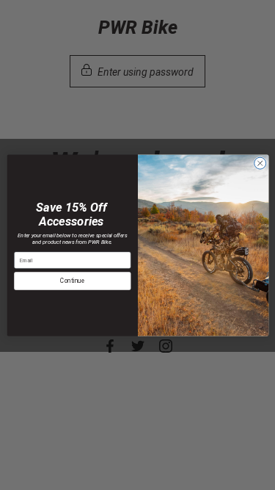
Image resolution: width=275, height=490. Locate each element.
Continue (72, 280)
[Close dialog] (259, 163)
